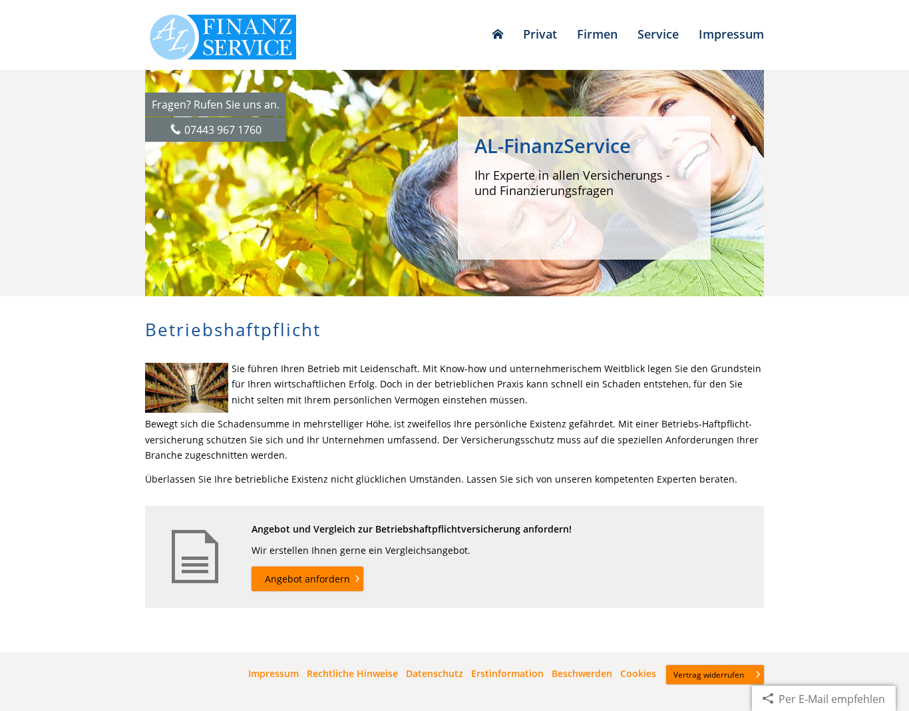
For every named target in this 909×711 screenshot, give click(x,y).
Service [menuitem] (658, 34)
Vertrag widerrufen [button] (708, 675)
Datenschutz (434, 673)
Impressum (273, 673)
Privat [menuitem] (540, 34)
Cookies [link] (638, 673)
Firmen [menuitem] (597, 34)
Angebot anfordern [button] (307, 579)
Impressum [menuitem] (731, 34)
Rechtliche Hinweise (352, 673)
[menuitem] (497, 34)
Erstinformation (507, 673)
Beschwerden (582, 673)
